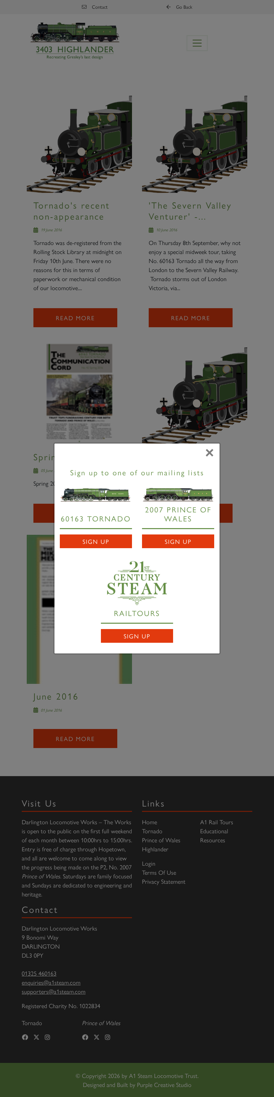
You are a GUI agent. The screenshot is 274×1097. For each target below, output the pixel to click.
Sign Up (96, 541)
